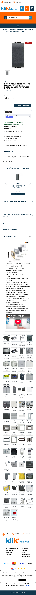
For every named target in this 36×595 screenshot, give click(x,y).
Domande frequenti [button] (10, 229)
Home (5, 29)
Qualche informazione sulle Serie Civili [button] (17, 223)
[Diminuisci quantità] (5, 105)
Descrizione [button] (8, 151)
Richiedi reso (26, 556)
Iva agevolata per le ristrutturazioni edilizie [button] (17, 215)
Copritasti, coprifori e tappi (15, 31)
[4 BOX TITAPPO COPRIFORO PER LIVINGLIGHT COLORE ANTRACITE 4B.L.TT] (18, 177)
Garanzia (9, 552)
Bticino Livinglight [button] (11, 236)
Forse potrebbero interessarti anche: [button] (17, 208)
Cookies (24, 550)
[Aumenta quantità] (12, 105)
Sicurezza (25, 548)
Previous (6, 183)
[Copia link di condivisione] (21, 131)
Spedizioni (9, 550)
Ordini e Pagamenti (12, 548)
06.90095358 (27, 585)
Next (30, 183)
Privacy (24, 552)
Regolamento (26, 554)
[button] (5, 17)
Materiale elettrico (16, 29)
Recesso (9, 554)
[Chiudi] (30, 236)
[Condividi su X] (18, 131)
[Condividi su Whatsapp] (16, 131)
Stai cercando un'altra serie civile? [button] (16, 201)
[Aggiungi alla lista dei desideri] (5, 81)
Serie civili (29, 29)
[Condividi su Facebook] (13, 131)
